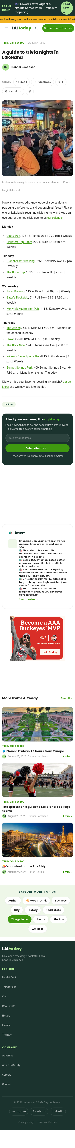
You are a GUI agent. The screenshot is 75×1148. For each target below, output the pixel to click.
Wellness (38, 929)
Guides (9, 404)
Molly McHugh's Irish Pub (23, 308)
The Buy (59, 919)
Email (23, 82)
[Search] (36, 28)
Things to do (13, 43)
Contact (6, 1084)
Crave (10, 339)
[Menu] (6, 28)
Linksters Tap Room (19, 242)
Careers (6, 1074)
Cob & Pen (13, 235)
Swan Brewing (16, 291)
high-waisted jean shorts (43, 583)
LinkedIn (57, 1111)
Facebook (44, 82)
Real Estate (53, 910)
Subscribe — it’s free (58, 28)
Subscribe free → (38, 448)
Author (13, 900)
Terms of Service (47, 1122)
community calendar (48, 182)
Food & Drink (9, 977)
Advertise (7, 1055)
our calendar (55, 217)
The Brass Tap (16, 272)
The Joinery (14, 328)
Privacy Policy (26, 1122)
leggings (24, 591)
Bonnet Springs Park (20, 367)
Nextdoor (15, 91)
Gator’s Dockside (17, 297)
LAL (21, 28)
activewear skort (30, 553)
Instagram (19, 1111)
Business (61, 900)
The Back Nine (16, 345)
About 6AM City (11, 1065)
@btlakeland (12, 190)
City (16, 910)
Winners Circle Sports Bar (23, 356)
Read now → (66, 8)
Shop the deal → (28, 599)
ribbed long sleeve (55, 572)
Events (40, 919)
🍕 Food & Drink (36, 900)
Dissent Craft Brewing (21, 261)
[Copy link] (30, 91)
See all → (67, 698)
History (33, 910)
